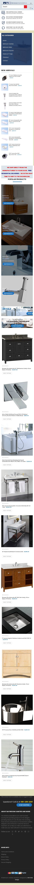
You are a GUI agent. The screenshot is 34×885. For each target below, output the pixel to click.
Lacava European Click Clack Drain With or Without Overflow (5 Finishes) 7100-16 (15, 104)
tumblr (12, 834)
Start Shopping (17, 326)
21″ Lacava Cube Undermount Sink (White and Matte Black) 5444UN (15, 114)
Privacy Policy (5, 860)
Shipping (3, 854)
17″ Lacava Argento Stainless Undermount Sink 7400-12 (16, 639)
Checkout (6, 57)
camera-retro (16, 831)
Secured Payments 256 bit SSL (14, 22)
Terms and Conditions (7, 852)
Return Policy (5, 857)
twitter (19, 831)
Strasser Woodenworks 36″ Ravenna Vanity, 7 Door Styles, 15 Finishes (15, 684)
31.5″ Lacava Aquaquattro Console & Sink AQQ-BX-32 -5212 (16, 506)
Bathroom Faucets (8, 50)
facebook (12, 831)
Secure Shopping (6, 862)
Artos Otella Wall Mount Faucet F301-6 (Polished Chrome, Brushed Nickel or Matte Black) (15, 415)
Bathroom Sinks (7, 47)
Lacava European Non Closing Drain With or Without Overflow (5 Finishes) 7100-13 (15, 95)
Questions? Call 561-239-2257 (14, 27)
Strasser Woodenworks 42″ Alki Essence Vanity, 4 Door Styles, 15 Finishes (16, 369)
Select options (7, 373)
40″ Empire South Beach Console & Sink (15, 551)
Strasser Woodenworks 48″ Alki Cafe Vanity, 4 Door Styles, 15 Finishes (15, 598)
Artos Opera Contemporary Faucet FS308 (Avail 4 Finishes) (15, 776)
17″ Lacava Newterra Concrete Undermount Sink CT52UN (15, 76)
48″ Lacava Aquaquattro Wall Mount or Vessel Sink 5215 (15, 121)
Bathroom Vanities (8, 44)
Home (4, 40)
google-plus (22, 831)
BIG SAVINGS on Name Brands (14, 17)
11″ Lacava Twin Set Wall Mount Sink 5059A (15, 85)
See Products (8, 203)
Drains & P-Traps (8, 54)
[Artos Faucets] (17, 311)
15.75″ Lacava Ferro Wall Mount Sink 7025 (16, 730)
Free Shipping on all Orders (14, 12)
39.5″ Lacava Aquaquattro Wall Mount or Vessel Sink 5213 (14, 129)
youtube (28, 831)
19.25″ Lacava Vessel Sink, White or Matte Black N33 (14, 145)
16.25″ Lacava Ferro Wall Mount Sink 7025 (15, 154)
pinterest (25, 831)
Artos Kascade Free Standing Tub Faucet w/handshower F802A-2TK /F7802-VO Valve (17, 460)
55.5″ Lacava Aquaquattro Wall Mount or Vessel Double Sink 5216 (15, 138)
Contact (5, 60)
